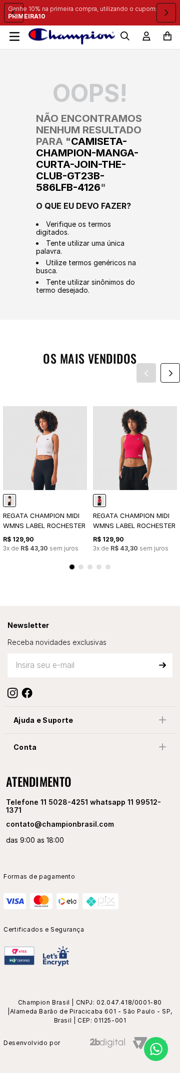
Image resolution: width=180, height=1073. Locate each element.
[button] (72, 566)
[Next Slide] (166, 12)
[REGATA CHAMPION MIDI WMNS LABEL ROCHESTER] (9, 500)
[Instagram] (15, 692)
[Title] (29, 692)
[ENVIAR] (162, 665)
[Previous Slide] (14, 12)
